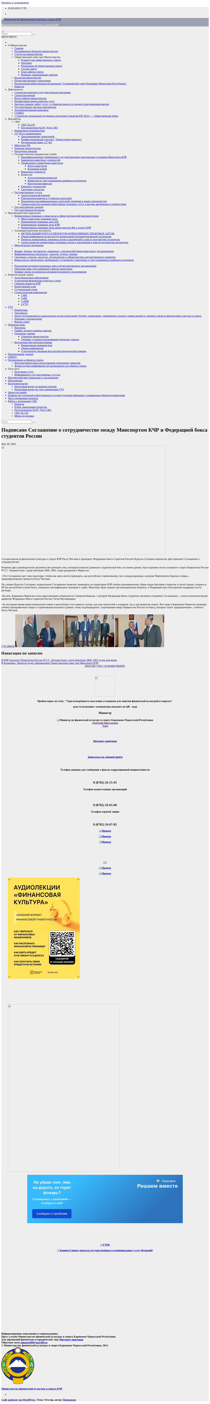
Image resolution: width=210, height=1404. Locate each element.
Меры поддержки (24, 415)
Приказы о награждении (28, 318)
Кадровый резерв (37, 168)
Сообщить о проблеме (52, 1213)
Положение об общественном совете (41, 66)
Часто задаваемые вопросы (23, 398)
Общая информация (32, 348)
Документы (14, 118)
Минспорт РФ (22, 145)
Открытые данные (24, 333)
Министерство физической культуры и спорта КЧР (29, 25)
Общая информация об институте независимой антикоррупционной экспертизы (66, 236)
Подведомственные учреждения (32, 80)
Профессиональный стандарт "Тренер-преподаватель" (51, 139)
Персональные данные (20, 354)
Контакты (19, 327)
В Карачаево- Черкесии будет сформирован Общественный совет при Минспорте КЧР (49, 663)
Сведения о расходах (32, 189)
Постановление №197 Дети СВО (39, 127)
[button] (9, 36)
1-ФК (24, 295)
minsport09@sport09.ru (34, 1342)
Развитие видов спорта (21, 274)
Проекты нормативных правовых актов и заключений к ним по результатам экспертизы (70, 239)
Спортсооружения (24, 95)
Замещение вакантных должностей (40, 160)
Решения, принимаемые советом (39, 74)
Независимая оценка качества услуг (34, 101)
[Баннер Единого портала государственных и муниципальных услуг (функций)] (105, 1250)
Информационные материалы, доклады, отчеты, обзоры (45, 254)
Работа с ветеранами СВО (22, 401)
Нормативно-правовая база (29, 130)
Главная (18, 48)
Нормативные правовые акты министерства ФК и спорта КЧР (56, 227)
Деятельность (15, 89)
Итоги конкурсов (37, 166)
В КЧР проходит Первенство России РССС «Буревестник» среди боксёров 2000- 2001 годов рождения (59, 660)
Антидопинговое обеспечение (31, 277)
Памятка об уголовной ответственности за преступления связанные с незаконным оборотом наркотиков (66, 395)
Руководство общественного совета (41, 60)
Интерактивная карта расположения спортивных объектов (47, 363)
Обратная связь (16, 324)
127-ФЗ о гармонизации (27, 133)
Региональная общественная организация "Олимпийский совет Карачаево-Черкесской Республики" (70, 83)
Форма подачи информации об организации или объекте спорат (50, 365)
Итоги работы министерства (30, 98)
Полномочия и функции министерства (36, 51)
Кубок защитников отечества (30, 407)
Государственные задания (28, 207)
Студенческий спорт (25, 289)
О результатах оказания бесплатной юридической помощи (53, 351)
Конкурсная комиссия (40, 183)
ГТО (10, 307)
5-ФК (24, 298)
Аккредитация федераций (35, 195)
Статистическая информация (30, 292)
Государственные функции (29, 210)
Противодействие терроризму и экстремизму (33, 377)
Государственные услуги (28, 192)
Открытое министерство (35, 336)
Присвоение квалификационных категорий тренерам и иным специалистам (64, 201)
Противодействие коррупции (24, 213)
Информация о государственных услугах (37, 374)
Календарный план (25, 286)
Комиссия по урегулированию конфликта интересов (57, 180)
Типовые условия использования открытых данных (50, 339)
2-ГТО (24, 304)
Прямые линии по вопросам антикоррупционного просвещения (50, 271)
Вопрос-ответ (22, 321)
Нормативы (21, 310)
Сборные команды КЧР (27, 283)
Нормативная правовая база (36, 345)
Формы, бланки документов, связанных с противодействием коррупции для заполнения (64, 251)
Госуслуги (13, 368)
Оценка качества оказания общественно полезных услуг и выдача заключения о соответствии (73, 204)
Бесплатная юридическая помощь (33, 342)
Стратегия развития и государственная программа (42, 92)
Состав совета (29, 68)
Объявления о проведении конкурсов (42, 163)
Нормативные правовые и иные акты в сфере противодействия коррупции (56, 216)
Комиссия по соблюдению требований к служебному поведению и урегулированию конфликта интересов (74, 260)
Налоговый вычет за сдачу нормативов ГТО (39, 389)
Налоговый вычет (18, 383)
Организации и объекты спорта (25, 360)
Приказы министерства (27, 148)
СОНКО (19, 113)
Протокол (26, 63)
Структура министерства (28, 54)
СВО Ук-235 (28, 124)
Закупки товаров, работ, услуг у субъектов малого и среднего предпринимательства (61, 104)
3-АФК (25, 301)
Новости (19, 86)
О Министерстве (17, 45)
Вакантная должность (33, 171)
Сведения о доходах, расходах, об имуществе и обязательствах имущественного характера (65, 257)
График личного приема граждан (33, 330)
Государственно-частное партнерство (35, 107)
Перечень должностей (33, 186)
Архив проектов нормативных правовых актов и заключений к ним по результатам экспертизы (74, 242)
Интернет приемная (71, 1339)
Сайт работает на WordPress (18, 1399)
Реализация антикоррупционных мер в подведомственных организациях (55, 265)
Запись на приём (17, 392)
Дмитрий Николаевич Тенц (105, 724)
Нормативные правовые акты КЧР (40, 224)
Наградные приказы (25, 151)
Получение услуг (24, 371)
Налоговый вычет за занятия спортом (35, 386)
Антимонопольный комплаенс (31, 110)
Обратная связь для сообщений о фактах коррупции (43, 268)
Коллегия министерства (27, 77)
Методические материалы (28, 245)
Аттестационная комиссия (42, 177)
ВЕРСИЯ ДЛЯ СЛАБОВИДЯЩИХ (105, 666)
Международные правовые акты (39, 218)
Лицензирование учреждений (37, 136)
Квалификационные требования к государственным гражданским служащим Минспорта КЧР (74, 157)
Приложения (15, 380)
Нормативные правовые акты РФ (40, 221)
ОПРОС (12, 357)
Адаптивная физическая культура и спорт (37, 280)
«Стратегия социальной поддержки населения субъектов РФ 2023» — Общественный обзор (66, 116)
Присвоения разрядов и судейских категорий (46, 198)
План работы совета (32, 71)
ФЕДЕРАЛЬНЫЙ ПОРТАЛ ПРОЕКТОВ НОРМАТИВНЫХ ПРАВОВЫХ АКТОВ (67, 233)
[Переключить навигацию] (2, 31)
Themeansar (69, 1399)
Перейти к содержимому (15, 2)
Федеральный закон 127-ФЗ (36, 142)
